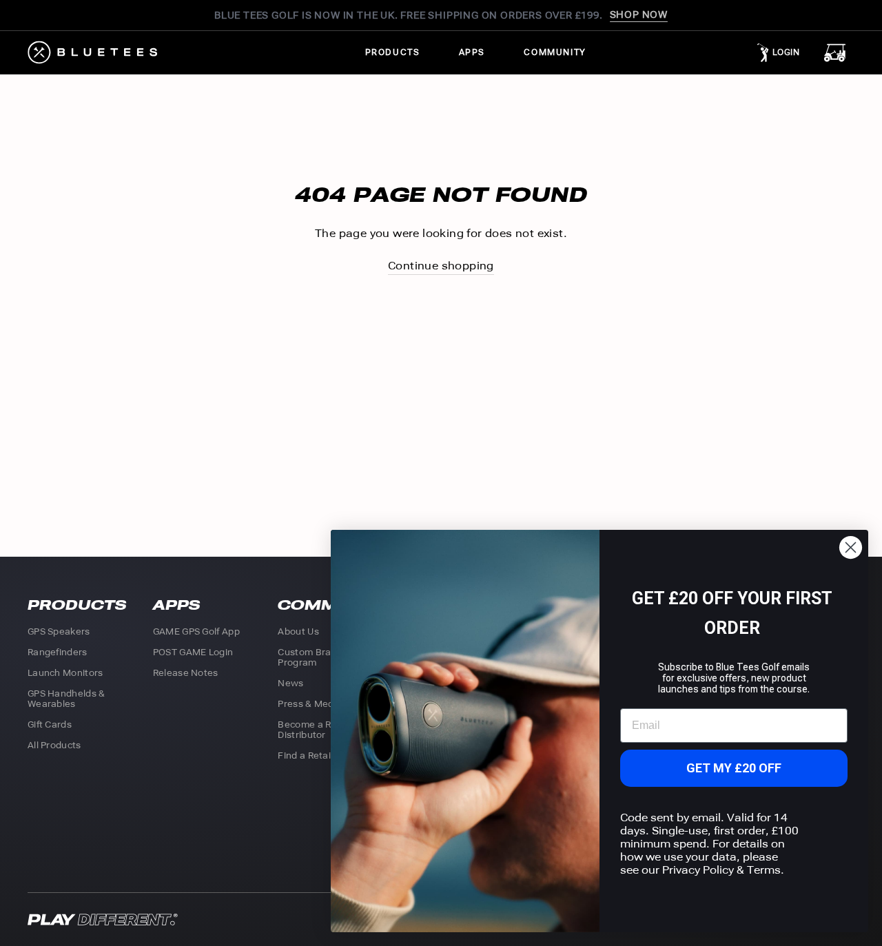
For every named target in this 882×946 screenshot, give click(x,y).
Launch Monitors (65, 673)
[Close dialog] (851, 547)
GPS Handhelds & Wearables (66, 698)
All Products (54, 745)
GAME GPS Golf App (196, 631)
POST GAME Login (193, 652)
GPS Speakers (59, 631)
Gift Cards (50, 724)
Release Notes (185, 673)
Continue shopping (441, 265)
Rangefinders (58, 652)
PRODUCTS (392, 52)
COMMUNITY (555, 52)
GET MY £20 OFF (733, 768)
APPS (472, 52)
